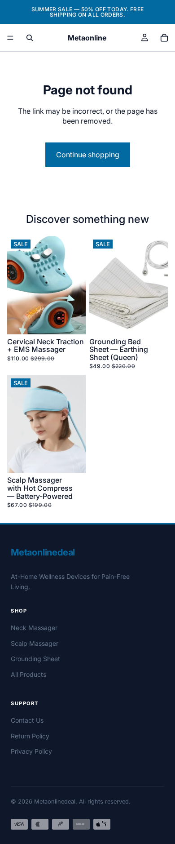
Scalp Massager (34, 643)
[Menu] (10, 37)
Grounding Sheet (35, 658)
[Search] (29, 38)
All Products (28, 674)
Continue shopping (87, 154)
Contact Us (27, 720)
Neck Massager (34, 627)
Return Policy (30, 736)
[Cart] (164, 38)
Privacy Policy (31, 751)
